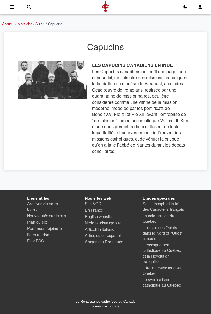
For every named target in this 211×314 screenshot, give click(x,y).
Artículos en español (103, 235)
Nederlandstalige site (103, 222)
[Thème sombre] (185, 7)
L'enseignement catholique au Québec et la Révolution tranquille (162, 253)
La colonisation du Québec (158, 218)
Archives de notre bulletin (42, 206)
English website (98, 216)
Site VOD (93, 203)
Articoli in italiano (99, 229)
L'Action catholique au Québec (162, 270)
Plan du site (37, 222)
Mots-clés (25, 23)
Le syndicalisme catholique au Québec (162, 282)
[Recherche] (29, 7)
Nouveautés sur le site (46, 215)
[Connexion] (200, 7)
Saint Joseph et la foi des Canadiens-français (163, 206)
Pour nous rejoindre (44, 228)
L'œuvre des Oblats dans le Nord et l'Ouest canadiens (162, 232)
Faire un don (38, 234)
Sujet (39, 23)
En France (94, 210)
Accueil (7, 23)
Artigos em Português (104, 241)
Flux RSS (35, 241)
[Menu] (12, 7)
